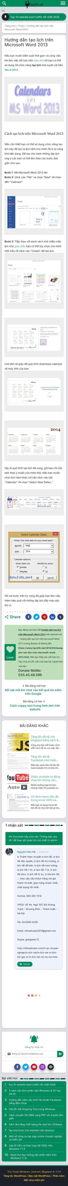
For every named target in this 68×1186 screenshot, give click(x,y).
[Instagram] (42, 1067)
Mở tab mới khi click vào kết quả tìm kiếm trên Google (33, 691)
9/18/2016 (43, 852)
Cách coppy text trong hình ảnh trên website (35, 707)
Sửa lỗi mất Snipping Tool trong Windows (32, 1109)
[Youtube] (34, 1067)
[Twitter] (25, 1067)
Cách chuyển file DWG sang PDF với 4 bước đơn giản (36, 1117)
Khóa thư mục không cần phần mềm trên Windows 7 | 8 (34, 1156)
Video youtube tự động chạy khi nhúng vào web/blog (45, 780)
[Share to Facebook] (28, 617)
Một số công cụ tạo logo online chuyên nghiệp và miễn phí (35, 1138)
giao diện (20, 246)
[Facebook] (17, 1067)
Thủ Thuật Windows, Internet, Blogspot (29, 1171)
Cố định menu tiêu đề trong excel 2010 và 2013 (45, 800)
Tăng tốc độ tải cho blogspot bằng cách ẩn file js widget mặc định (45, 740)
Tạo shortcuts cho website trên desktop (31, 1130)
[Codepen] (51, 1067)
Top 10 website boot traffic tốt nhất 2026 (34, 17)
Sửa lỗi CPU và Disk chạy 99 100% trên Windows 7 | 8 (31, 1147)
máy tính (39, 60)
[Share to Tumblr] (60, 617)
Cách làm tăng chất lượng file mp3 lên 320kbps (35, 1124)
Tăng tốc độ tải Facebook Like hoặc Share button (43, 760)
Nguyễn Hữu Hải (26, 852)
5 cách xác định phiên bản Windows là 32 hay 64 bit (35, 1092)
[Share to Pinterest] (44, 617)
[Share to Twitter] (36, 617)
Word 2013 (11, 69)
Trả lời (26, 964)
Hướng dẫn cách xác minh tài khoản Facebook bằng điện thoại (35, 1101)
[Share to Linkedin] (52, 617)
